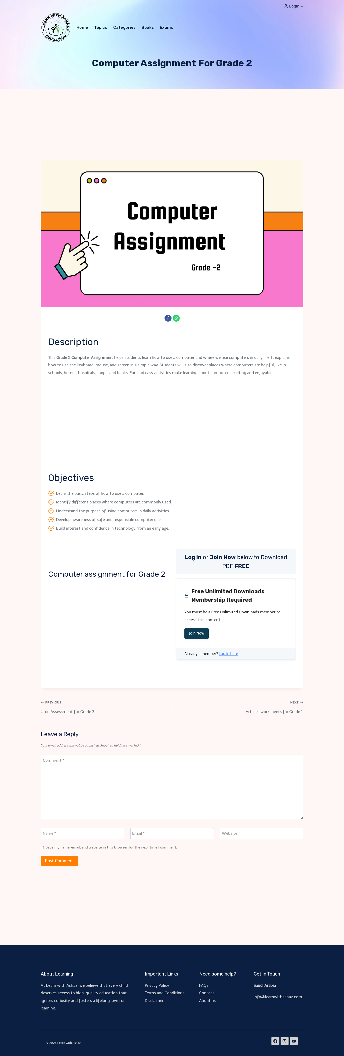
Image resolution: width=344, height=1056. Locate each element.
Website (229, 833)
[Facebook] (168, 318)
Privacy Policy (157, 985)
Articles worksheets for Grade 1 (274, 707)
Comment (53, 760)
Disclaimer (154, 1000)
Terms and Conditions (164, 992)
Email (138, 833)
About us (207, 1000)
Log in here (228, 654)
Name (49, 833)
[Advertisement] (172, 124)
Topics (100, 27)
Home (82, 27)
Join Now (196, 633)
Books (148, 27)
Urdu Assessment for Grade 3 (67, 707)
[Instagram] (285, 1041)
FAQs (204, 985)
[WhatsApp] (176, 318)
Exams (166, 27)
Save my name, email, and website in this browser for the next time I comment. (111, 847)
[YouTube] (294, 1041)
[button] (301, 6)
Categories (124, 27)
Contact (206, 992)
